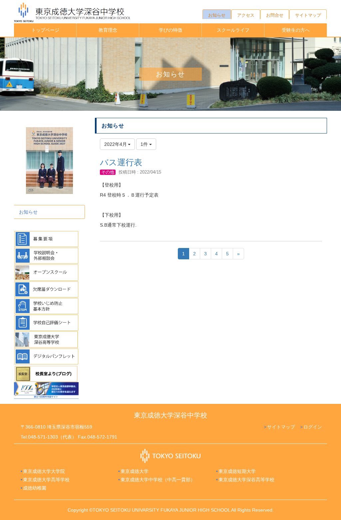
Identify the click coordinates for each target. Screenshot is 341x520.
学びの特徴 (170, 30)
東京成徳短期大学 (237, 471)
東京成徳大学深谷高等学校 (246, 479)
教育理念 (108, 30)
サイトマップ (281, 427)
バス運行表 (121, 162)
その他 (107, 172)
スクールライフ (233, 30)
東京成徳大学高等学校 (46, 479)
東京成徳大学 (135, 471)
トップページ (45, 30)
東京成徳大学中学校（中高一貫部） (158, 479)
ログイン (312, 427)
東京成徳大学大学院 (44, 471)
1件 (145, 144)
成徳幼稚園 (34, 488)
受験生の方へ (296, 30)
